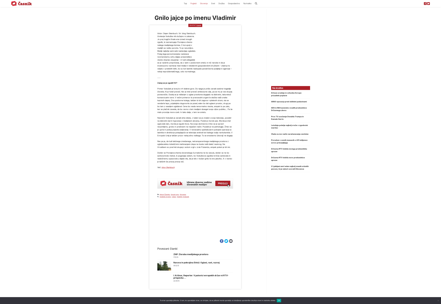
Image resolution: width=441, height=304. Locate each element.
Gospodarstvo (234, 3)
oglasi (174, 197)
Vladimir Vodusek (183, 197)
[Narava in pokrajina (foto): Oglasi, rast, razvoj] (164, 270)
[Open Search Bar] (256, 3)
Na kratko (247, 3)
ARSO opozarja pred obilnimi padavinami (289, 102)
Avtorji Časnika (165, 194)
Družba (221, 3)
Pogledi (193, 3)
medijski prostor (165, 197)
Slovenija (204, 3)
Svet (213, 3)
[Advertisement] (195, 220)
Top (185, 3)
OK (279, 300)
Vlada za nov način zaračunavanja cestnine (289, 134)
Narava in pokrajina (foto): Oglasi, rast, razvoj (196, 262)
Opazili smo (175, 194)
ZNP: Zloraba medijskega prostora (190, 254)
